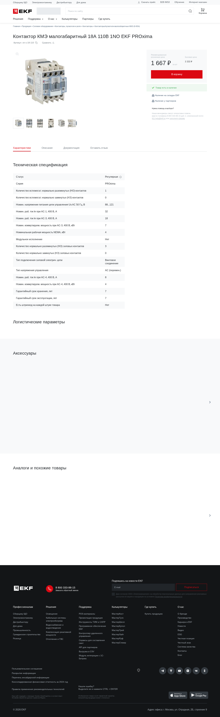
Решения (18, 19)
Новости (182, 626)
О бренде (182, 614)
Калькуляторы (70, 19)
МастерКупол (118, 626)
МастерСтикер (119, 642)
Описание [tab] (47, 148)
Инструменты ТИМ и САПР (92, 622)
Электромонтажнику (42, 2)
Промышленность (22, 630)
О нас (51, 19)
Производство (184, 618)
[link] (162, 670)
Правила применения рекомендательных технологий (38, 689)
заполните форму (177, 118)
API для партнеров (88, 647)
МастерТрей (118, 630)
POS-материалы (87, 614)
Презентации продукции (91, 618)
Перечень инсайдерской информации (30, 677)
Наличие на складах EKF (167, 95)
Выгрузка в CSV (86, 651)
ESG (180, 634)
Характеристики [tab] (22, 148)
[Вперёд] (210, 402)
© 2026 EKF (19, 709)
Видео (181, 630)
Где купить (104, 19)
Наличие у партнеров (165, 101)
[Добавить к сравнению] (57, 434)
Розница (17, 638)
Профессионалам (23, 607)
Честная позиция (186, 638)
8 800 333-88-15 (65, 587)
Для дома (81, 2)
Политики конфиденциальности (168, 597)
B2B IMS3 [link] (165, 2)
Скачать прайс (148, 2)
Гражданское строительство (26, 634)
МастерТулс (118, 618)
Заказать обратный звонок (67, 590)
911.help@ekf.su (159, 118)
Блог (180, 655)
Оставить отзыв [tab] (99, 148)
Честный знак (184, 642)
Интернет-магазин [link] (198, 2)
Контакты (182, 651)
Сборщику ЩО (20, 2)
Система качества (186, 646)
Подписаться (191, 587)
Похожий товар (24, 482)
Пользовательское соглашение (27, 668)
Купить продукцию (154, 614)
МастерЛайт (118, 634)
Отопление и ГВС (54, 639)
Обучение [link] (179, 2)
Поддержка (34, 19)
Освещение (51, 614)
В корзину (30, 434)
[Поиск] (190, 11)
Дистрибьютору (64, 2)
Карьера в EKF (185, 622)
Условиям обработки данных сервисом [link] (26, 698)
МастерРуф (117, 638)
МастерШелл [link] (118, 622)
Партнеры (88, 19)
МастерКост (117, 614)
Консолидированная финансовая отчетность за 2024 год (40, 682)
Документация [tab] (71, 148)
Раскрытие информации (24, 673)
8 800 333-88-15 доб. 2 (176, 116)
